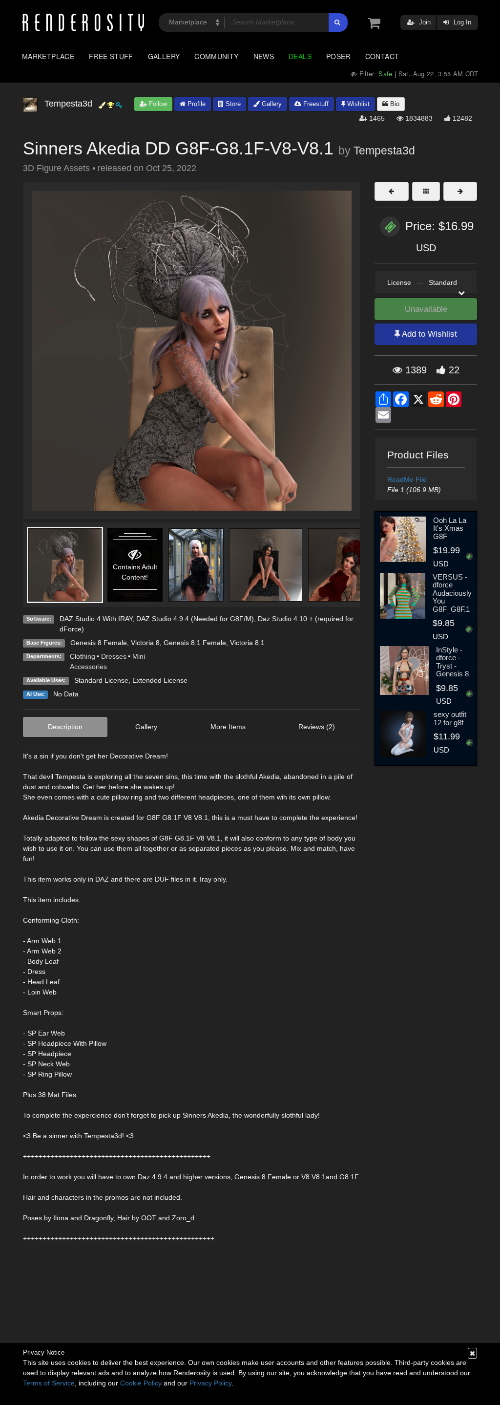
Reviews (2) (316, 727)
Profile (196, 104)
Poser (338, 56)
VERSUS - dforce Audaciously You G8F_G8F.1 (452, 593)
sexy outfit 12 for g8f (450, 718)
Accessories (88, 666)
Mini (138, 656)
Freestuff (315, 104)
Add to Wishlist (428, 334)
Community (216, 56)
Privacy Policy (210, 1383)
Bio (393, 104)
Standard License (101, 680)
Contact (382, 56)
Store (232, 104)
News (263, 56)
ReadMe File (407, 479)
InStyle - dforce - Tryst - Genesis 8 (452, 662)
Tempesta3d (384, 150)
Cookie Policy (141, 1383)
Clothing (82, 656)
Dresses (113, 656)
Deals (300, 56)
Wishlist (357, 104)
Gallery (164, 56)
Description (65, 727)
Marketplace (48, 56)
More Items (228, 727)
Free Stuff (111, 56)
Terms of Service (49, 1383)
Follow (157, 104)
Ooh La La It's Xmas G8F (449, 528)
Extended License (160, 680)
